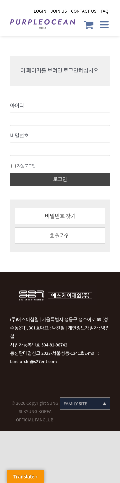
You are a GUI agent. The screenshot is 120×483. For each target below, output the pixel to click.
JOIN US (59, 11)
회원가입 (60, 236)
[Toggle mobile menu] (105, 25)
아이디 (17, 106)
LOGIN (40, 11)
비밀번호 (19, 136)
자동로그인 (26, 166)
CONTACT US (83, 11)
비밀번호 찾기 (60, 216)
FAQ (104, 11)
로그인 (60, 179)
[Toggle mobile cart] (88, 25)
